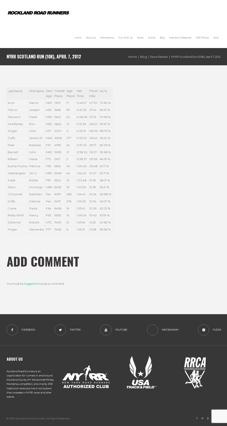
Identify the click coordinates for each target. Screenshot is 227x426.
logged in (30, 283)
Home (132, 56)
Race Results (159, 56)
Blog (143, 56)
